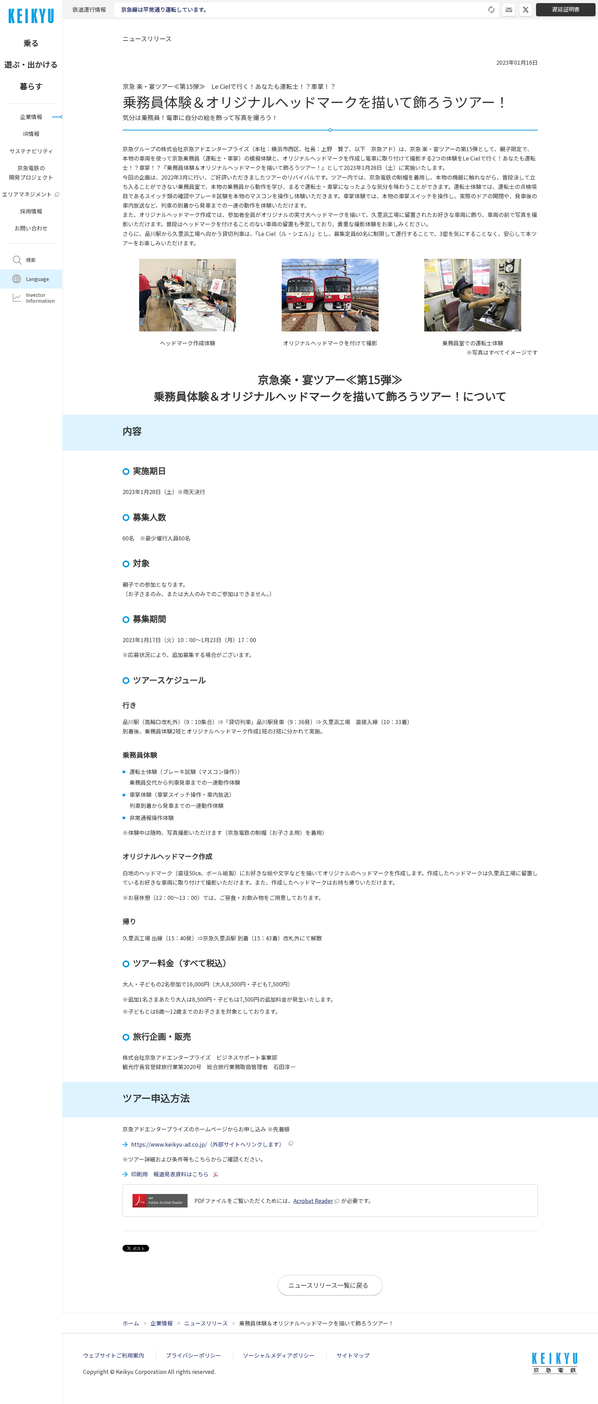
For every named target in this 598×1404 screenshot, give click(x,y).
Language (37, 278)
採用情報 (31, 211)
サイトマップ (353, 1355)
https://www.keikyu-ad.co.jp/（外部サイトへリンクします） (207, 1144)
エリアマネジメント (27, 194)
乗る (31, 42)
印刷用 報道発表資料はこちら (170, 1174)
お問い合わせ (31, 228)
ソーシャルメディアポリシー (279, 1355)
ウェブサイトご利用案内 (113, 1355)
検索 (31, 259)
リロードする (491, 9)
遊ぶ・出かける (31, 64)
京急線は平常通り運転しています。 (165, 9)
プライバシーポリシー (193, 1355)
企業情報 (31, 116)
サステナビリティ (31, 151)
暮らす (31, 85)
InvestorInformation (40, 297)
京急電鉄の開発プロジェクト (31, 172)
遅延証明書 (566, 9)
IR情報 (31, 133)
